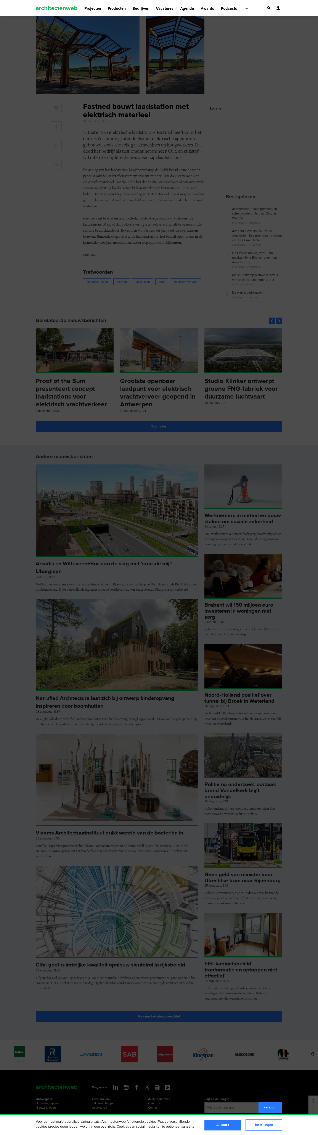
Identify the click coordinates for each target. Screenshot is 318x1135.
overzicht (108, 1127)
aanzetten (188, 1127)
